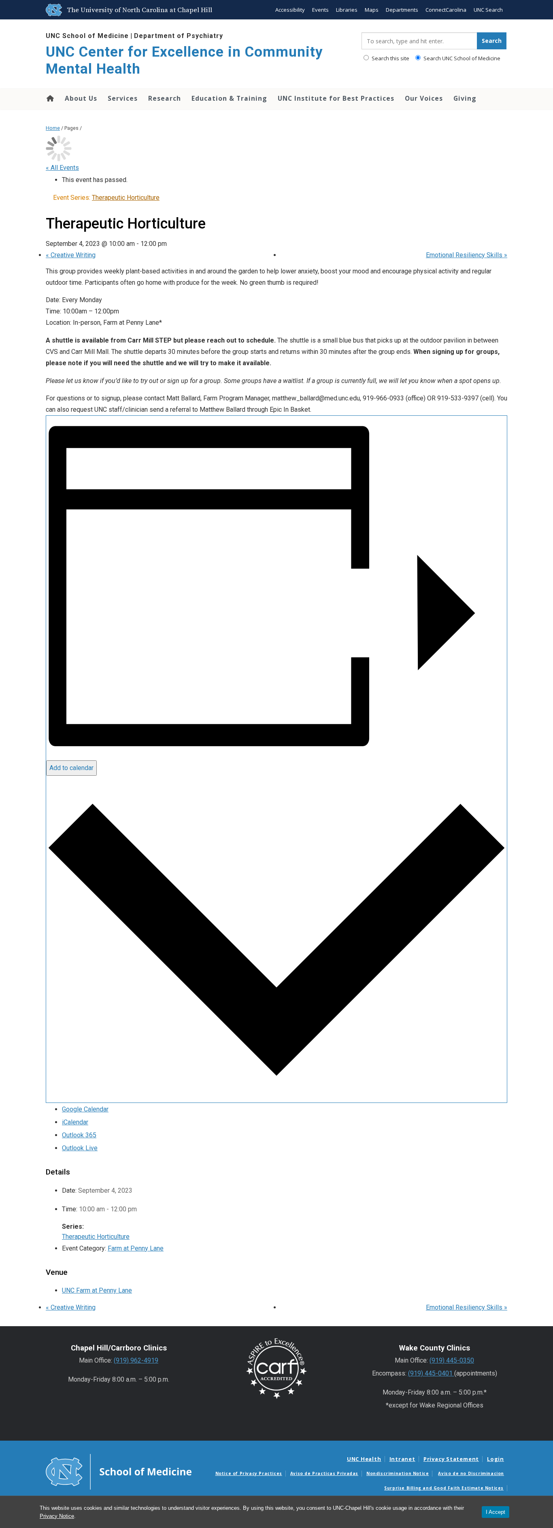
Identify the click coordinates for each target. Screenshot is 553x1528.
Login (495, 1458)
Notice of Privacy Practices (248, 1473)
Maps (372, 9)
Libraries (346, 9)
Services (123, 98)
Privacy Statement (451, 1458)
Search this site (389, 58)
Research (164, 98)
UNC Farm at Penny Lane (97, 1290)
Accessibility (290, 9)
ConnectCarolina (445, 9)
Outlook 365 (79, 1135)
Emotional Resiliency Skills (466, 255)
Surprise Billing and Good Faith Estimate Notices (444, 1488)
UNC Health (364, 1458)
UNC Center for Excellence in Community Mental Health (184, 60)
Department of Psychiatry (178, 36)
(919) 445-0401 (431, 1373)
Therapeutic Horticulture (96, 1236)
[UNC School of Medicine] (118, 1471)
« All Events (62, 167)
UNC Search (488, 9)
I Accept (495, 1512)
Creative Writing (71, 255)
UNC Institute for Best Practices (336, 98)
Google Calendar (85, 1109)
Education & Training (229, 98)
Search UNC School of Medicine (461, 58)
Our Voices (424, 98)
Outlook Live (80, 1148)
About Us (81, 98)
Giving (464, 98)
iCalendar (75, 1122)
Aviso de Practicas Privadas (324, 1473)
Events (320, 9)
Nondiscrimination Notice (397, 1473)
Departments (402, 9)
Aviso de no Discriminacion (471, 1473)
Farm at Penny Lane (136, 1248)
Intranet (402, 1458)
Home (50, 98)
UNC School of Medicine (87, 36)
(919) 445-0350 (452, 1360)
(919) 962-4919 (136, 1360)
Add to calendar (71, 768)
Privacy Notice (57, 1516)
